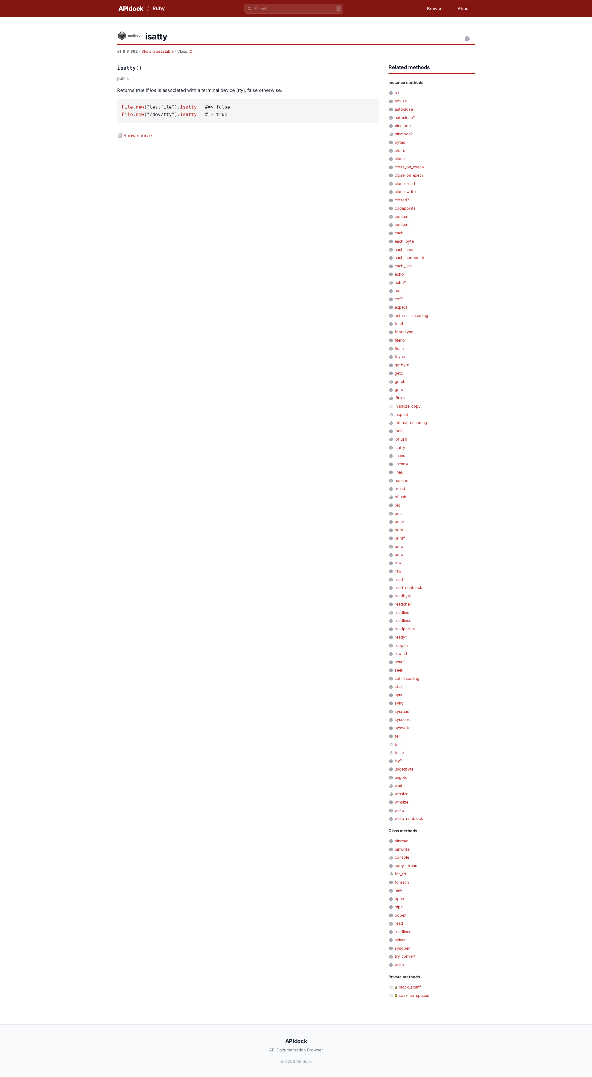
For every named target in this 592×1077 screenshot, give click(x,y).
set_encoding (407, 678)
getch (400, 381)
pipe (399, 907)
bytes (400, 142)
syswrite (402, 728)
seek (399, 670)
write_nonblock (409, 818)
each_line (403, 266)
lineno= (401, 464)
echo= (400, 274)
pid (398, 505)
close (400, 158)
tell (397, 736)
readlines (403, 620)
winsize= (403, 802)
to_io (399, 752)
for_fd (400, 874)
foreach (402, 882)
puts (399, 554)
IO (190, 51)
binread (402, 841)
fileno (400, 340)
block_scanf (410, 987)
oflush (400, 497)
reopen (401, 645)
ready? (401, 637)
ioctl (399, 431)
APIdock (130, 8)
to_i (398, 744)
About (464, 8)
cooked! (402, 224)
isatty (188, 107)
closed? (402, 200)
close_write (405, 191)
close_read (405, 183)
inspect (401, 414)
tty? (398, 760)
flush (399, 348)
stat (398, 686)
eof (398, 290)
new (140, 107)
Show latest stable (158, 51)
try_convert (405, 956)
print (399, 530)
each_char (404, 249)
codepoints (405, 208)
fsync (400, 356)
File (127, 107)
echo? (400, 282)
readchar (403, 604)
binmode (403, 125)
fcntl (399, 323)
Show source (137, 135)
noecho (402, 480)
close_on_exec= (409, 167)
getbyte (402, 365)
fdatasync (404, 332)
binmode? (404, 134)
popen (400, 915)
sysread (402, 711)
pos (398, 513)
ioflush (401, 439)
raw (398, 563)
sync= (400, 703)
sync (399, 695)
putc (399, 546)
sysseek (402, 719)
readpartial (405, 629)
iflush (400, 398)
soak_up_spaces (414, 995)
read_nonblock (408, 587)
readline (402, 612)
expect (401, 307)
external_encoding (411, 315)
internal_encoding (411, 422)
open (399, 898)
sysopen (402, 948)
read (399, 579)
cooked (402, 216)
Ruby (159, 8)
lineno (400, 455)
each (399, 233)
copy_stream (406, 865)
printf (400, 538)
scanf (400, 662)
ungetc (401, 777)
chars (400, 150)
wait (398, 785)
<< (397, 92)
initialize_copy (408, 406)
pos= (399, 521)
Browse (434, 8)
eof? (399, 299)
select (400, 940)
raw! (399, 571)
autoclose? (405, 117)
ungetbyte (404, 769)
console (402, 857)
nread (400, 488)
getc (399, 373)
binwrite (402, 849)
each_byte (404, 241)
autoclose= (405, 109)
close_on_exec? (409, 175)
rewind (401, 653)
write (399, 810)
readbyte (403, 596)
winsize (401, 793)
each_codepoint (409, 257)
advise (401, 101)
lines (399, 472)
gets (399, 389)
